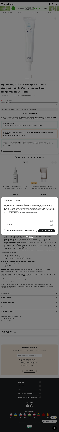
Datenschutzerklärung (13, 211)
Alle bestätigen (46, 230)
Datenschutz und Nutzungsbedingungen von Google (25, 212)
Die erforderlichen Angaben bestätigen (20, 230)
